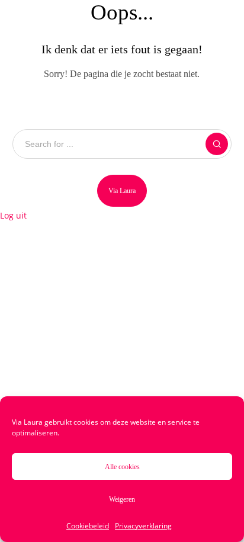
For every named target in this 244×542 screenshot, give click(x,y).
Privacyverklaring (143, 526)
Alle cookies (122, 467)
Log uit (13, 215)
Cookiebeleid (87, 526)
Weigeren (122, 499)
